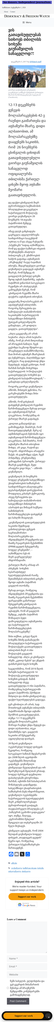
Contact (12, 12)
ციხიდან (23, 679)
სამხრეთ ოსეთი (30, 868)
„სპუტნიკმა (14, 245)
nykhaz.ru (14, 241)
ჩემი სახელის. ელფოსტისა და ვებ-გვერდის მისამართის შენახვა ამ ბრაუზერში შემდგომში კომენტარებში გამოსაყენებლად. (27, 987)
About (6, 12)
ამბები (14, 863)
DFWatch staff (35, 61)
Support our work (27, 896)
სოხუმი (40, 868)
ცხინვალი (26, 871)
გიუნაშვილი (16, 868)
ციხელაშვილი (14, 871)
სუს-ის (26, 553)
